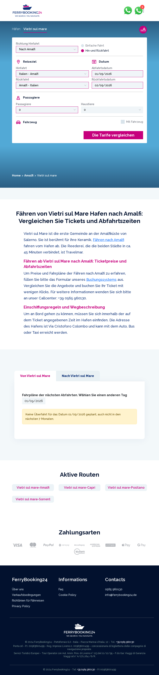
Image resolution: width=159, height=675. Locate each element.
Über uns (18, 589)
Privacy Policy (21, 606)
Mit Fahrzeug (134, 121)
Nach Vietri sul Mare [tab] (78, 376)
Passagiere (23, 104)
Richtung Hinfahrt (27, 43)
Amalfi (29, 175)
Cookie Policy (67, 594)
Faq (61, 589)
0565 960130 (113, 589)
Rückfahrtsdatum (103, 79)
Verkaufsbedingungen (26, 594)
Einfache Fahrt (95, 45)
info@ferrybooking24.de (121, 594)
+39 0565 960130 (72, 298)
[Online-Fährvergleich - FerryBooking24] (27, 10)
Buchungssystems (101, 279)
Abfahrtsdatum (102, 68)
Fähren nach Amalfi (108, 240)
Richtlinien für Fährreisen (28, 600)
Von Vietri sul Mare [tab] (35, 376)
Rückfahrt (22, 79)
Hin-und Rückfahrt (97, 50)
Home (16, 175)
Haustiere (87, 104)
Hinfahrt (21, 68)
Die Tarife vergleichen (113, 135)
